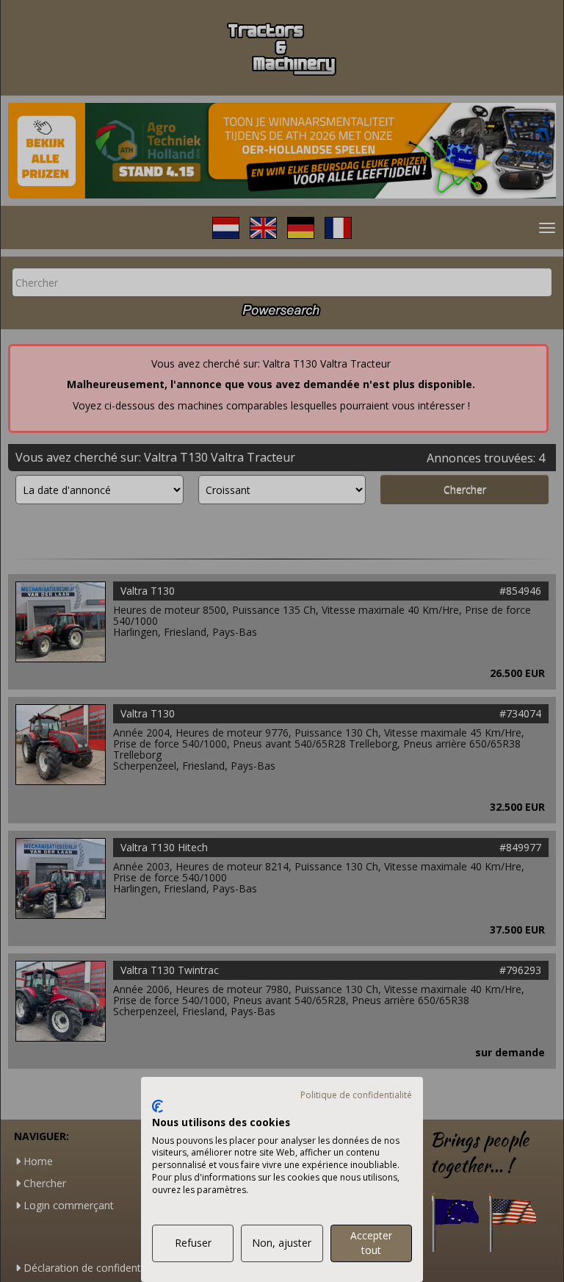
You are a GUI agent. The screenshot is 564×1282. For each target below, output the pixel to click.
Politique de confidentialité (356, 1095)
